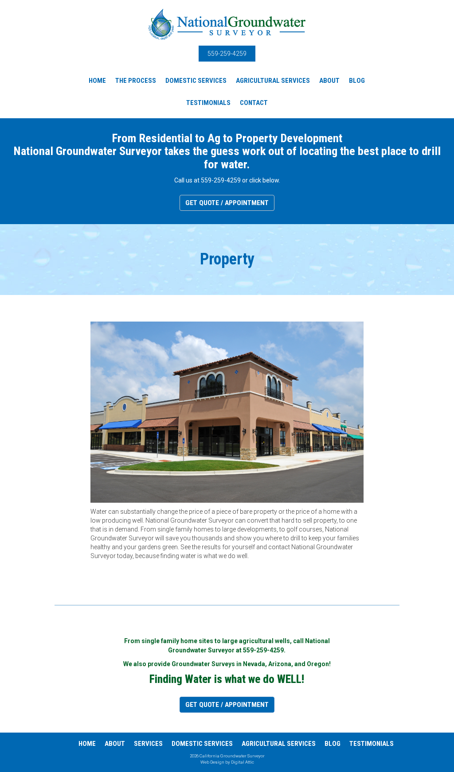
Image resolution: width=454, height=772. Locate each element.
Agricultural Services (273, 81)
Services (148, 744)
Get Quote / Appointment (227, 203)
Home (97, 81)
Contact (254, 103)
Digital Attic (242, 762)
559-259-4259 (227, 53)
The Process (135, 81)
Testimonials (208, 103)
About (329, 81)
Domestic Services (196, 81)
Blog (357, 81)
